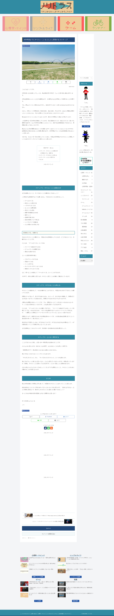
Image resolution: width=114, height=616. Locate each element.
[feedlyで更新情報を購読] (48, 428)
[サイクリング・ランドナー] (98, 23)
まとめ (41, 159)
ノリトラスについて (25, 613)
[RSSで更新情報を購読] (51, 428)
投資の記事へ (75, 600)
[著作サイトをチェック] (45, 428)
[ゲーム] (71, 23)
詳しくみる (86, 126)
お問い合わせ (34, 613)
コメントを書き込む (48, 534)
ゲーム (56, 613)
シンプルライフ (50, 613)
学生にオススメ (26, 410)
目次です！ (46, 148)
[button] (66, 82)
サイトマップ (67, 613)
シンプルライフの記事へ (76, 576)
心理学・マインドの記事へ (38, 576)
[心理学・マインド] (16, 23)
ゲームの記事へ (38, 600)
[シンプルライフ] (43, 23)
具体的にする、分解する (47, 153)
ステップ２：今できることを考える (48, 155)
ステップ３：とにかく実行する (47, 157)
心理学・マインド (41, 613)
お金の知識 (61, 613)
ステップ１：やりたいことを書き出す (49, 150)
